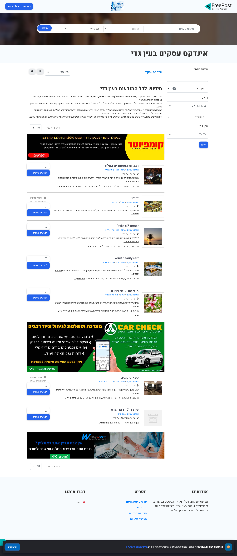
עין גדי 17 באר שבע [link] (125, 410)
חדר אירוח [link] (109, 230)
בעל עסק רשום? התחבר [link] (19, 6)
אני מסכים (12, 547)
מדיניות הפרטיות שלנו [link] (137, 547)
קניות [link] (122, 294)
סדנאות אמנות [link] (108, 262)
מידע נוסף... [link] (61, 186)
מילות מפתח (200, 69)
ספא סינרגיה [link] (130, 377)
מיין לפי (203, 126)
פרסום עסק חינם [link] (136, 502)
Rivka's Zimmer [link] (128, 226)
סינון (203, 145)
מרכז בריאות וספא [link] (106, 381)
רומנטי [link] (114, 246)
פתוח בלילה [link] (68, 311)
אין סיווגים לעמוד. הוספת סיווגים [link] (124, 422)
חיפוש (44, 28)
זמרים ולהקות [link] (101, 186)
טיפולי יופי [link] (90, 278)
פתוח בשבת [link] (80, 311)
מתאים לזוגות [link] (104, 246)
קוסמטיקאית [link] (119, 278)
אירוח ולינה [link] (123, 246)
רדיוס (205, 98)
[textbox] (123, 29)
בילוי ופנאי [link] (120, 169)
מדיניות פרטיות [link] (138, 513)
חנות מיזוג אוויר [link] (111, 294)
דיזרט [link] (135, 198)
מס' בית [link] (121, 414)
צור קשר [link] (141, 507)
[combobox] (123, 29)
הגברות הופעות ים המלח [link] (122, 165)
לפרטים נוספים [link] (40, 173)
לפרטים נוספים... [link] (131, 181)
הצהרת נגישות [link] (138, 519)
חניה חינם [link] (81, 398)
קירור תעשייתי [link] (93, 311)
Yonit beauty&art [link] (126, 258)
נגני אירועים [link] (88, 186)
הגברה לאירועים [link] (75, 186)
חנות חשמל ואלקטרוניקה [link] (112, 311)
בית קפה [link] (115, 202)
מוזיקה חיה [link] (109, 169)
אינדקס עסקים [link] (153, 72)
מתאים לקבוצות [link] (93, 398)
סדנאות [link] (99, 278)
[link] (218, 6)
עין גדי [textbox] (188, 88)
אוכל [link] (122, 202)
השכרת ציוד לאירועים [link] (118, 186)
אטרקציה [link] (108, 278)
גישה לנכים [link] (107, 398)
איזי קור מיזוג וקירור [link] (124, 290)
